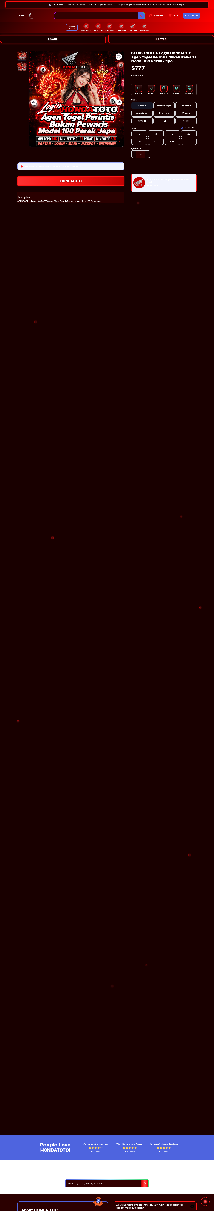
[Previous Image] (34, 102)
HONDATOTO (71, 181)
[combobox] (96, 15)
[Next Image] (119, 102)
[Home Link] (39, 16)
